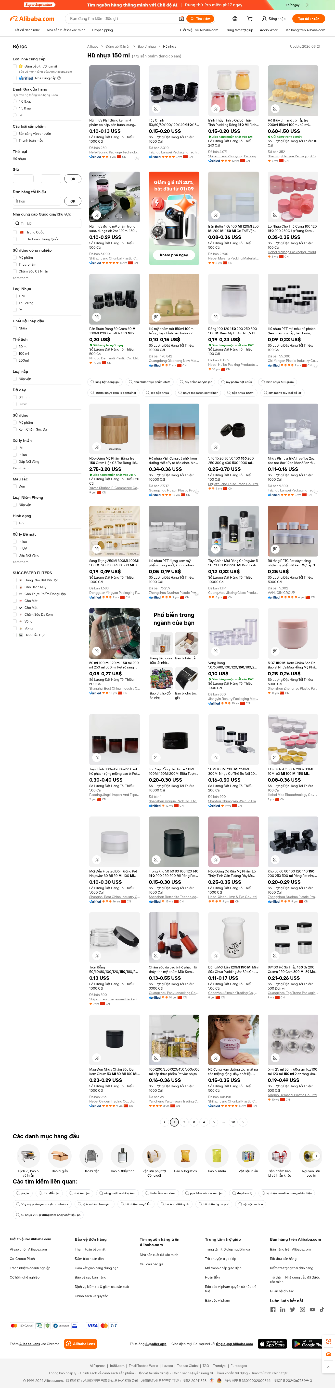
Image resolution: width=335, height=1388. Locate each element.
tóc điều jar (52, 1193)
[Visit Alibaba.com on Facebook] (273, 1309)
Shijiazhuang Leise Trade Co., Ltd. (233, 484)
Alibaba (92, 46)
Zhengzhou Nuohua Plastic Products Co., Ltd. (174, 593)
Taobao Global (187, 1366)
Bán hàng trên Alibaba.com (290, 1249)
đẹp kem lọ (244, 1193)
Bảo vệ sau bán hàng (90, 1277)
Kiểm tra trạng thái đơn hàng (291, 1268)
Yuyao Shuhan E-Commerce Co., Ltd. (114, 488)
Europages (239, 1366)
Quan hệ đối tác (282, 1291)
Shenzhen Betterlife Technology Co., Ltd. (174, 897)
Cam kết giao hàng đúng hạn (96, 1268)
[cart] (251, 19)
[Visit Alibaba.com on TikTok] (322, 1309)
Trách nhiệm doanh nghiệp (30, 1268)
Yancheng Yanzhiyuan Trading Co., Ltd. (174, 1101)
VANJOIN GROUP (281, 593)
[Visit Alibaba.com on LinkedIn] (283, 1309)
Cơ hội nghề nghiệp (24, 1277)
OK (72, 179)
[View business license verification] (211, 1380)
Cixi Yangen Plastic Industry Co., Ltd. (293, 361)
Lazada (167, 1366)
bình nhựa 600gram (280, 382)
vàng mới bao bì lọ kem (120, 1193)
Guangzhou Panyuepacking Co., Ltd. (174, 993)
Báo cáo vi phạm (217, 1300)
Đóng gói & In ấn (118, 46)
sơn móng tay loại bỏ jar (285, 393)
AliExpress (97, 1366)
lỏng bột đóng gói (107, 382)
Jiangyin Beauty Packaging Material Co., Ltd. (233, 699)
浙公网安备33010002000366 (248, 1381)
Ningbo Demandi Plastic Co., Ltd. (114, 358)
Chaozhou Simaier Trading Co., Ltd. (233, 993)
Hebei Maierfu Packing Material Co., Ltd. (233, 258)
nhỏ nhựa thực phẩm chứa (152, 382)
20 (233, 1122)
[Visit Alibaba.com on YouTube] (312, 1309)
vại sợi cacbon (253, 1204)
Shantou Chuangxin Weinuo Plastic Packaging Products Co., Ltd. (233, 801)
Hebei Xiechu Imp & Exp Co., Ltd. (232, 897)
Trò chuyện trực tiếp (220, 1259)
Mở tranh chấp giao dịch (223, 1268)
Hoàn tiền (212, 1277)
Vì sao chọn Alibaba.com (28, 1249)
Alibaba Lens (29, 1344)
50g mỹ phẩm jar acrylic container (44, 1204)
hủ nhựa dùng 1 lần (138, 1204)
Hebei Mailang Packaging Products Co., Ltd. (293, 252)
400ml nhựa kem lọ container (115, 393)
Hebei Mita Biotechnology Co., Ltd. (293, 795)
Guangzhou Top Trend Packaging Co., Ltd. (293, 993)
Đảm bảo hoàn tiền (89, 1259)
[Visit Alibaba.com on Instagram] (302, 1309)
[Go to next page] (243, 1122)
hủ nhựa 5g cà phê (216, 1204)
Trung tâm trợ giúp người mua (227, 1249)
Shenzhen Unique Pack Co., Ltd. (173, 801)
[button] (181, 19)
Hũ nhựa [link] (169, 46)
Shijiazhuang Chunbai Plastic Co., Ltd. (114, 258)
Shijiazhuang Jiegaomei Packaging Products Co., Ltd (114, 999)
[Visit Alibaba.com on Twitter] (293, 1309)
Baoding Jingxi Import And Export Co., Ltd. (114, 795)
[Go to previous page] (164, 1122)
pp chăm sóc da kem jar (206, 1193)
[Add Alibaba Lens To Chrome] (80, 1344)
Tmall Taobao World (143, 1366)
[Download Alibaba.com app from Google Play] (308, 1344)
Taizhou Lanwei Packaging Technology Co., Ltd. (174, 152)
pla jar (25, 1193)
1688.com (117, 1366)
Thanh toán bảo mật (90, 1249)
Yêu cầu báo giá (151, 1264)
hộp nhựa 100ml (243, 393)
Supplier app (156, 1344)
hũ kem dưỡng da (177, 1204)
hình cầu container (163, 1193)
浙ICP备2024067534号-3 (292, 1381)
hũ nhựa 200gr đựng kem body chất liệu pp (50, 1215)
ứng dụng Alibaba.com (234, 1344)
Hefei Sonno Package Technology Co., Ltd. (114, 152)
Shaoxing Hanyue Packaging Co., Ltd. (293, 156)
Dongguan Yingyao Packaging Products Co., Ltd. (114, 593)
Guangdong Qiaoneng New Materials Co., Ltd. (174, 361)
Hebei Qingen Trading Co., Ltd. (112, 1101)
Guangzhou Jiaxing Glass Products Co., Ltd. (233, 593)
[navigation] (47, 585)
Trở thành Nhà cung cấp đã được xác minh (295, 1279)
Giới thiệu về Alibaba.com (30, 1239)
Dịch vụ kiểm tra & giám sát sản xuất (102, 1287)
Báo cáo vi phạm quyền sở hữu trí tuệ (230, 1289)
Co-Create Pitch (22, 1259)
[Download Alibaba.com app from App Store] (272, 1344)
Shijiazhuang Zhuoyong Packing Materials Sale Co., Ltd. (233, 156)
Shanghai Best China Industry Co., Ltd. (114, 688)
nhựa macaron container (200, 393)
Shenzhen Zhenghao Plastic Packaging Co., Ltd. (293, 688)
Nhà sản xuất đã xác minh (159, 1255)
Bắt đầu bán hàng (283, 1259)
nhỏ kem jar (82, 1193)
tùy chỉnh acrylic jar (198, 382)
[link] (328, 1341)
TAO (206, 1366)
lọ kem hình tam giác (97, 1204)
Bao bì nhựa (147, 46)
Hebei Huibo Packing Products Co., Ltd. (233, 365)
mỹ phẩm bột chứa (239, 382)
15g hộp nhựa (160, 393)
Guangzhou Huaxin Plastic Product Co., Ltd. (174, 490)
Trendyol (219, 1366)
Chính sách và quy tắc (91, 1296)
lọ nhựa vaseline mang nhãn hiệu (289, 1193)
